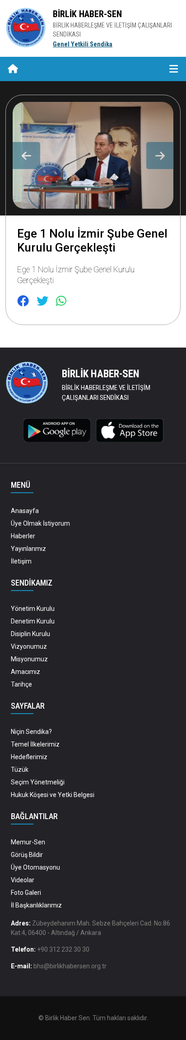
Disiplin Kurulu (30, 633)
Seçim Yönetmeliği (38, 782)
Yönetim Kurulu (33, 608)
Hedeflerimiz (29, 757)
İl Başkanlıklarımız (36, 905)
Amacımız (25, 671)
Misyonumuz (29, 659)
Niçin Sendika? (31, 731)
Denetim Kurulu (33, 621)
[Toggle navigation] (173, 69)
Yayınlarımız (28, 548)
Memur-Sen (28, 842)
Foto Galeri (26, 892)
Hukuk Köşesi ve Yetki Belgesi (52, 794)
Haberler (23, 536)
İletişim (21, 561)
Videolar (22, 880)
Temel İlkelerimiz (35, 744)
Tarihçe (21, 684)
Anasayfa (25, 510)
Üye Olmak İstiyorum (40, 523)
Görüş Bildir (27, 854)
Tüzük (19, 769)
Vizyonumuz (29, 646)
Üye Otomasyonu (35, 867)
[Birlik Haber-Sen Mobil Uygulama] (57, 429)
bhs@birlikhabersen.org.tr (70, 966)
